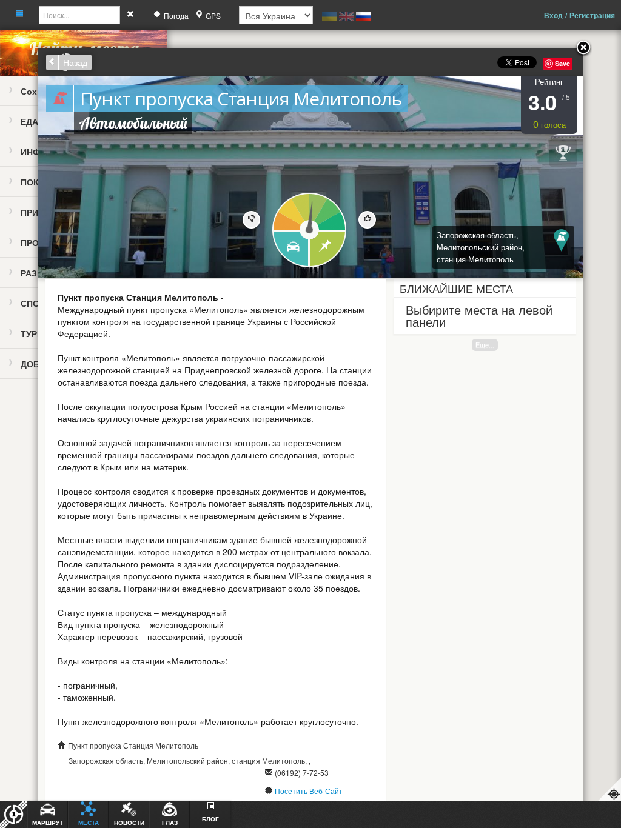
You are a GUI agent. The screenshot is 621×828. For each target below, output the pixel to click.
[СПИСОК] (328, 249)
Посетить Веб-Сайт (309, 791)
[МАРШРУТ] (290, 249)
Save (562, 63)
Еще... (484, 344)
